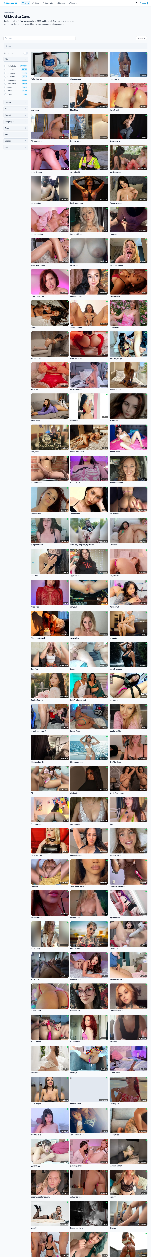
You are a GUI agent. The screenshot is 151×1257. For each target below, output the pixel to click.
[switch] (25, 53)
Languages (9, 122)
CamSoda (11, 76)
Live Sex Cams (9, 12)
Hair (7, 147)
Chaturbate (12, 66)
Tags (7, 128)
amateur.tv (11, 87)
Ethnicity (8, 115)
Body (7, 134)
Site (6, 59)
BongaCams (12, 80)
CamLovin (10, 3)
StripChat (11, 69)
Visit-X (10, 94)
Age (6, 109)
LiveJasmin (12, 84)
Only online (8, 53)
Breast (8, 141)
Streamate (11, 73)
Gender (8, 102)
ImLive (10, 91)
